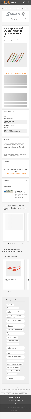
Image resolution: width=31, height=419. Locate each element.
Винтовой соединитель (12, 340)
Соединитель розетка (12, 337)
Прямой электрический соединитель (12, 377)
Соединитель (10, 304)
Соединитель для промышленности (11, 347)
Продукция (14, 19)
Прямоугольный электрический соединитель (14, 357)
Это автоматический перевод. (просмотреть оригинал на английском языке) (15, 155)
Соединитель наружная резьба (14, 364)
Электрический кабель (12, 308)
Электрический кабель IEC (13, 367)
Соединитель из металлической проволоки (14, 321)
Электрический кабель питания (14, 329)
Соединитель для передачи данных (13, 311)
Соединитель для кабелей (13, 370)
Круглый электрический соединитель (12, 325)
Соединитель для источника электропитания (14, 316)
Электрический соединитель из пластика (14, 333)
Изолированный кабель (13, 344)
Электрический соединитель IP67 (15, 361)
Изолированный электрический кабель (14, 352)
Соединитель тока (11, 374)
